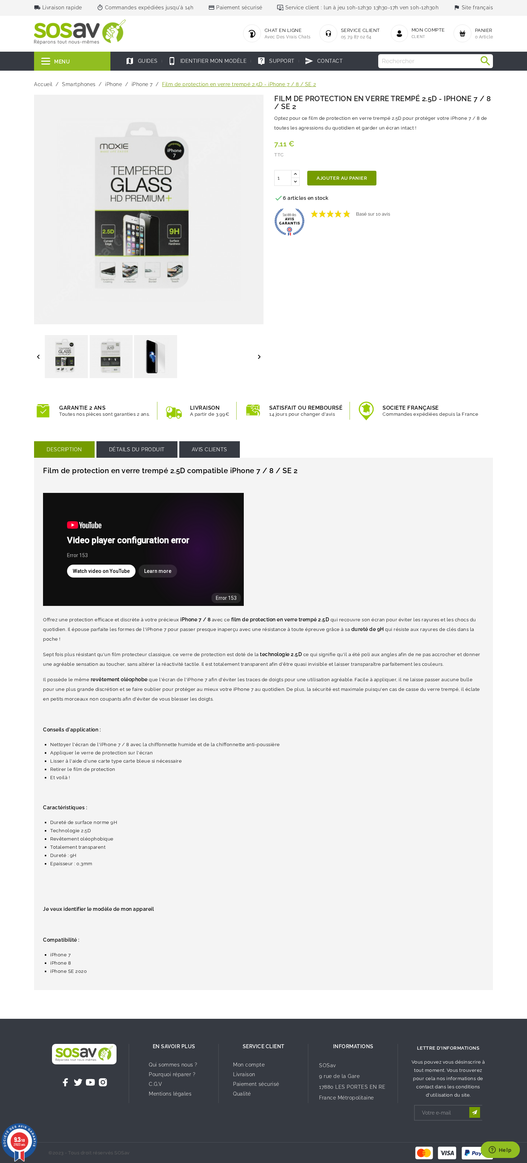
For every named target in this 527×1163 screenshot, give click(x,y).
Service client (264, 1046)
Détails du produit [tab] (137, 449)
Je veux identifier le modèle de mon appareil (98, 909)
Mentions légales (170, 1094)
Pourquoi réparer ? (172, 1074)
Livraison (244, 1074)
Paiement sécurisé (256, 1084)
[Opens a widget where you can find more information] (500, 1150)
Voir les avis (407, 210)
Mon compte (249, 1065)
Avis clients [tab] (209, 449)
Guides (141, 61)
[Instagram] (103, 1082)
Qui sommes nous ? (173, 1065)
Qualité (242, 1094)
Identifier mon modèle (207, 61)
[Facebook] (65, 1082)
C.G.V (155, 1084)
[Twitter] (78, 1082)
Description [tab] (64, 449)
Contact (324, 61)
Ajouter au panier (342, 178)
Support (276, 61)
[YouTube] (90, 1082)
